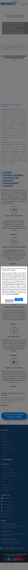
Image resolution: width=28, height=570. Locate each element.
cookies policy (15, 294)
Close (9, 301)
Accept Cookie (19, 299)
